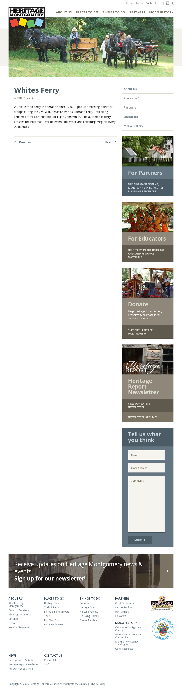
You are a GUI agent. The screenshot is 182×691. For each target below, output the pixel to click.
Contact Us (53, 655)
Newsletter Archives (142, 417)
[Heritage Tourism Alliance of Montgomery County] (27, 18)
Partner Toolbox (124, 607)
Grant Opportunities (125, 603)
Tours (47, 616)
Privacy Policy (97, 683)
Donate (13, 623)
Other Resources (124, 648)
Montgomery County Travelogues (126, 643)
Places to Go (87, 12)
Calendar (84, 603)
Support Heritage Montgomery (140, 331)
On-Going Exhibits (89, 616)
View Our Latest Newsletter (139, 405)
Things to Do (113, 12)
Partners (137, 12)
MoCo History (161, 12)
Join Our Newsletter (19, 627)
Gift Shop (13, 618)
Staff (46, 664)
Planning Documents (20, 614)
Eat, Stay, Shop (52, 620)
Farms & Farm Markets (56, 611)
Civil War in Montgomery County (128, 629)
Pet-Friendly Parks (53, 624)
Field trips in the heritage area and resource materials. (146, 253)
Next (108, 142)
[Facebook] (163, 3)
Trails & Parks (51, 607)
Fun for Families (88, 620)
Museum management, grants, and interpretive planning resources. (146, 188)
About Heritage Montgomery (17, 604)
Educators (131, 117)
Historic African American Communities (128, 636)
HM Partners (122, 611)
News (12, 655)
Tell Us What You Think (21, 668)
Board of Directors (19, 610)
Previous (24, 142)
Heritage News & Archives (22, 660)
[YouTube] (167, 3)
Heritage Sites (51, 603)
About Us (64, 12)
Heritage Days (87, 607)
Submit (140, 539)
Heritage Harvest (89, 611)
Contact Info (50, 660)
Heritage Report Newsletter (23, 664)
